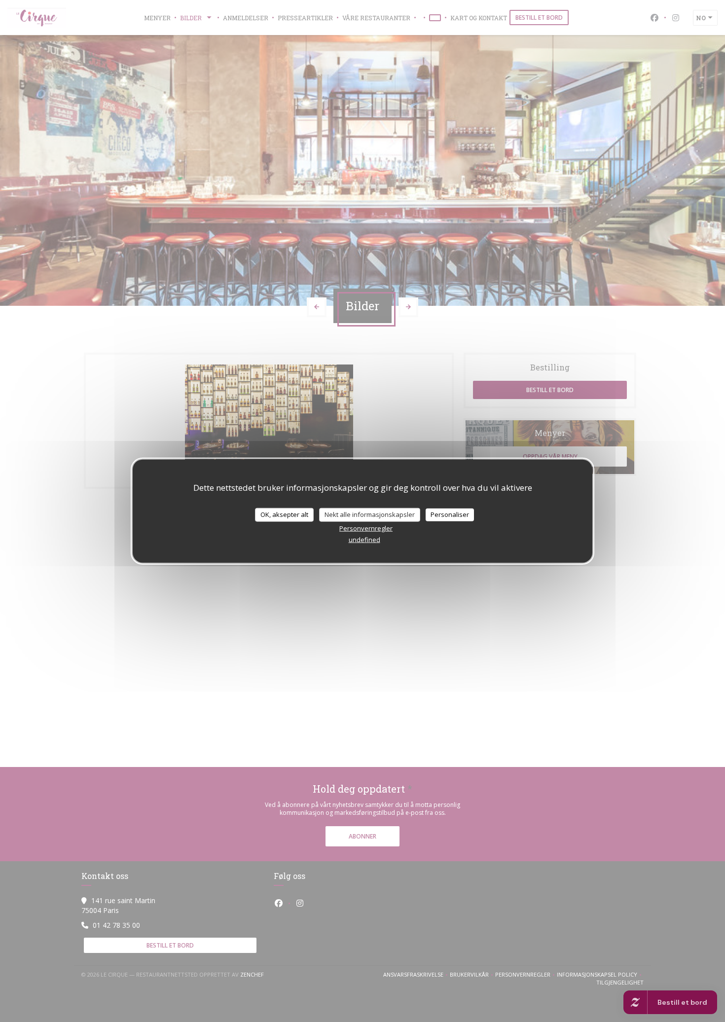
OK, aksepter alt (284, 514)
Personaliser (450, 514)
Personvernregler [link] (366, 527)
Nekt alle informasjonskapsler (370, 514)
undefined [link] (364, 539)
